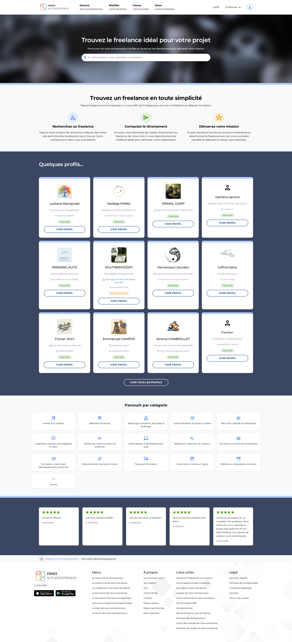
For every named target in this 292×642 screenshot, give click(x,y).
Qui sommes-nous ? (154, 578)
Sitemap (233, 593)
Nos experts (150, 583)
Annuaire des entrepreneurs (191, 618)
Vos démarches (184, 608)
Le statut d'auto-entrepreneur (107, 578)
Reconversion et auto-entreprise (193, 613)
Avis (146, 588)
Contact (148, 598)
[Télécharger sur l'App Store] (44, 593)
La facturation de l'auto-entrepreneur (111, 598)
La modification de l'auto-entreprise (111, 588)
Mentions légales (238, 578)
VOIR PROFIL (64, 229)
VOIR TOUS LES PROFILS (146, 382)
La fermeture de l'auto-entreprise (109, 593)
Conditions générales (240, 588)
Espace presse (151, 603)
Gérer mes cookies (239, 598)
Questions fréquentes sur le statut (194, 578)
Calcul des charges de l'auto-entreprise (196, 623)
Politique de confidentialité (243, 583)
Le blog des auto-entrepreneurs (108, 608)
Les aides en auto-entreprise (191, 588)
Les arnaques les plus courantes (193, 583)
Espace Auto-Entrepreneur (61, 558)
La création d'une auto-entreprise (109, 583)
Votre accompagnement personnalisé (112, 603)
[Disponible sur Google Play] (65, 593)
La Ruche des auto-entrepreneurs (109, 613)
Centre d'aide (151, 593)
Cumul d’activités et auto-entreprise (195, 598)
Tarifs (216, 7)
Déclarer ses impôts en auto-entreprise (197, 628)
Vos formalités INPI (186, 603)
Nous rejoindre (151, 613)
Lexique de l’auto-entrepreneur (192, 593)
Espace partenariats (154, 608)
